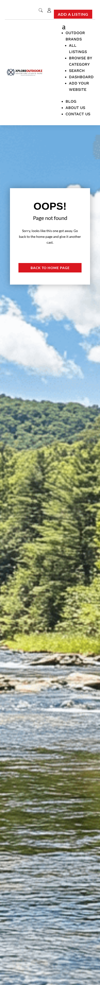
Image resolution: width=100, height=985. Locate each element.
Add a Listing (73, 14)
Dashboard (81, 77)
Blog (71, 101)
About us (75, 107)
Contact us (78, 114)
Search (77, 70)
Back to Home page (50, 268)
